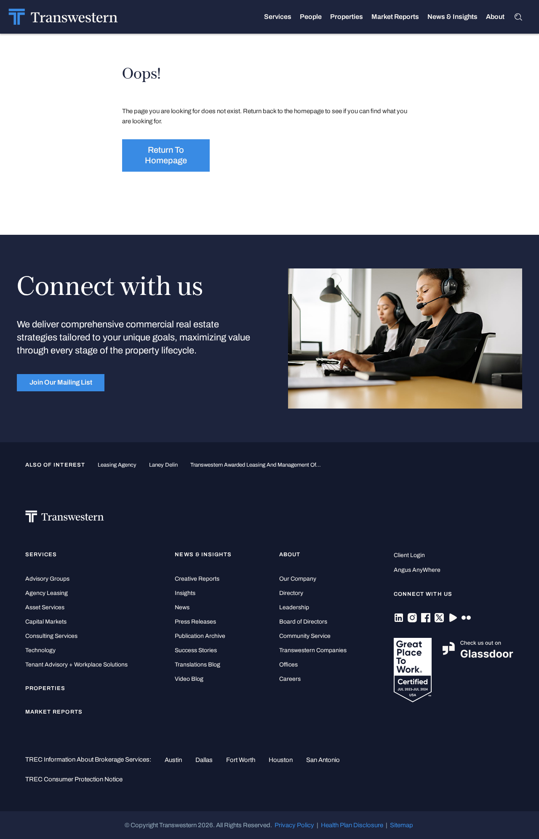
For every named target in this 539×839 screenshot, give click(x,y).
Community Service (305, 636)
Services (277, 16)
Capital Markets (46, 622)
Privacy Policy (294, 825)
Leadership (294, 607)
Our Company (297, 579)
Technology (40, 650)
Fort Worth (240, 760)
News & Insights (452, 16)
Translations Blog (197, 664)
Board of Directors (303, 622)
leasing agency (117, 465)
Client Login (409, 555)
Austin (173, 760)
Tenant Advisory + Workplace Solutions (76, 664)
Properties (346, 16)
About (495, 16)
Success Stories (196, 650)
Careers (290, 679)
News (182, 607)
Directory (291, 593)
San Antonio (323, 760)
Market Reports (395, 16)
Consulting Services (51, 636)
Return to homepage (166, 155)
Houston (281, 760)
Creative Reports (197, 579)
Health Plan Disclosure (352, 825)
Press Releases (195, 622)
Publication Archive (200, 636)
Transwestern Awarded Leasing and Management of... (255, 465)
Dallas (204, 760)
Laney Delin (163, 465)
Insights (185, 593)
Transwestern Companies (313, 650)
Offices (288, 664)
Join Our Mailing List (60, 382)
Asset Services (44, 607)
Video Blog (189, 679)
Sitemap (401, 825)
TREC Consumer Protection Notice (74, 779)
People (311, 16)
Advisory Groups (47, 579)
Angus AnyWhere (417, 570)
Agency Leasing (46, 593)
